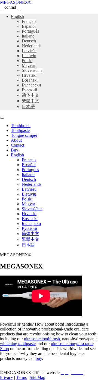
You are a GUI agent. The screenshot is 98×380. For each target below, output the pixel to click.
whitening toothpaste (18, 343)
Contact (17, 145)
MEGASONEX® (15, 2)
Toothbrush (20, 125)
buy (39, 358)
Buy (14, 150)
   (77, 372)
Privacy (6, 377)
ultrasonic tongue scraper (72, 343)
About (16, 140)
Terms (21, 377)
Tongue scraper (24, 135)
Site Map (37, 377)
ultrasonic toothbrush (42, 338)
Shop (4, 348)
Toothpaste (20, 130)
